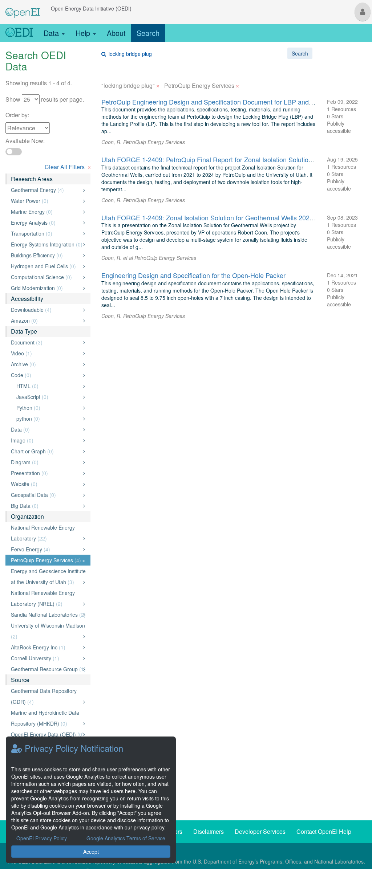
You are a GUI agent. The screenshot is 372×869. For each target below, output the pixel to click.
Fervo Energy (46, 549)
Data (52, 33)
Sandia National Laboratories (48, 614)
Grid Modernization (46, 287)
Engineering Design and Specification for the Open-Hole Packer (193, 275)
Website (46, 483)
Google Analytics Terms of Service (125, 838)
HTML (48, 385)
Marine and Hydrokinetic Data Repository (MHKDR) (46, 718)
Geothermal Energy (46, 189)
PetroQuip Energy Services (48, 560)
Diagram (46, 462)
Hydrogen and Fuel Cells (46, 266)
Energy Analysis (46, 222)
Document (46, 342)
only (76, 189)
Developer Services (260, 831)
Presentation (46, 473)
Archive (46, 364)
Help (84, 33)
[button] (363, 12)
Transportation (46, 233)
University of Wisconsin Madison (48, 631)
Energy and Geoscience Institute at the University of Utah (48, 576)
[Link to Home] (19, 33)
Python (48, 407)
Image (46, 440)
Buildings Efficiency (46, 255)
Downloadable (46, 309)
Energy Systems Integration (46, 244)
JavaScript (48, 396)
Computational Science (46, 277)
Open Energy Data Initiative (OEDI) (91, 8)
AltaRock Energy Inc (46, 647)
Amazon (46, 320)
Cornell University (46, 658)
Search (148, 33)
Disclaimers (208, 831)
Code (46, 375)
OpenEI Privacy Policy (41, 838)
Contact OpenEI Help (323, 831)
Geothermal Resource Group (48, 669)
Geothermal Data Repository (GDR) (46, 696)
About (116, 33)
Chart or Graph (46, 451)
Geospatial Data (46, 494)
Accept (91, 851)
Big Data (46, 505)
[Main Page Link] (22, 8)
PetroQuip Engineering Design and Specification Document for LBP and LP (210, 101)
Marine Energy (46, 211)
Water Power (46, 200)
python (48, 418)
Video (46, 353)
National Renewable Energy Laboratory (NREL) (46, 598)
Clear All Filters (68, 166)
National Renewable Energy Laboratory (46, 533)
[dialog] (91, 800)
